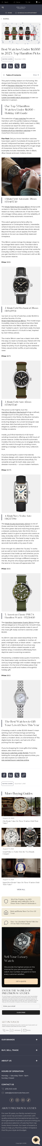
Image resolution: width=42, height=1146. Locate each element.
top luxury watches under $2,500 (15, 753)
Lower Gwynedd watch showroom (16, 98)
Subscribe (21, 1012)
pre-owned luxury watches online (15, 760)
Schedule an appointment (27, 13)
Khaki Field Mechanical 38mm (14, 321)
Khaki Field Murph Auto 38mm (17, 207)
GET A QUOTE (21, 981)
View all (21, 889)
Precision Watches (15, 85)
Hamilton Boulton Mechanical (14, 412)
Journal (6, 19)
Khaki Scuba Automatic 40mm (17, 524)
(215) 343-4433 (11, 1089)
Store (10, 13)
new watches (20, 118)
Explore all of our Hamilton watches (16, 131)
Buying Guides (7, 59)
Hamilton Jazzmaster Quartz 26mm (19, 622)
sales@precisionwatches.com (17, 1093)
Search (6, 2)
